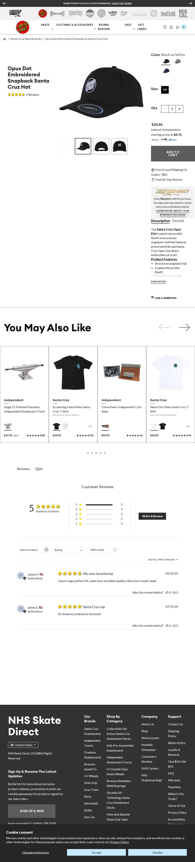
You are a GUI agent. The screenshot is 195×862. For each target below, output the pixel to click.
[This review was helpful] (167, 592)
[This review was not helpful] (174, 592)
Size (154, 89)
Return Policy (176, 743)
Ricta (87, 796)
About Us (147, 724)
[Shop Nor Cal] (183, 13)
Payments (174, 787)
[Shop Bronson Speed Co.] (90, 13)
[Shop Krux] (124, 13)
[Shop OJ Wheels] (101, 13)
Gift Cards (142, 26)
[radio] (166, 61)
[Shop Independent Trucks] (57, 13)
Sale (128, 24)
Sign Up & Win (32, 811)
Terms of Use (176, 805)
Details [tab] (178, 221)
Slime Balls (91, 803)
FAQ (171, 773)
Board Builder (104, 26)
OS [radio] (165, 89)
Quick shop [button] (24, 388)
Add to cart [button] (122, 388)
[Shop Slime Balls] (153, 13)
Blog (144, 731)
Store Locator (150, 738)
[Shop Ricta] (139, 13)
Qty (154, 108)
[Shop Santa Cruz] (42, 13)
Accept (96, 852)
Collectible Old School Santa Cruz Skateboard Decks (119, 733)
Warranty (174, 780)
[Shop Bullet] (168, 13)
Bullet (88, 810)
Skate (46, 24)
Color (155, 55)
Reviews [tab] (23, 469)
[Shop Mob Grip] (113, 13)
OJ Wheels (91, 776)
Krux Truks (91, 789)
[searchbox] (30, 550)
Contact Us (175, 724)
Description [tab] (160, 221)
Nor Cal (89, 817)
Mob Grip (90, 783)
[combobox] (68, 550)
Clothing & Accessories (74, 24)
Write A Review (152, 516)
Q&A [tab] (38, 469)
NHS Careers (150, 768)
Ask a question (165, 297)
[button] (165, 27)
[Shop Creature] (75, 13)
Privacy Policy (119, 842)
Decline (157, 852)
